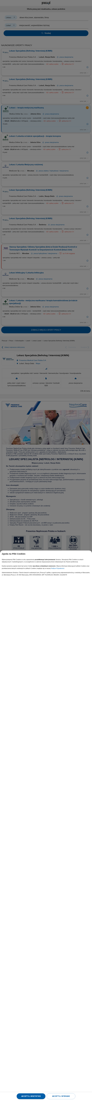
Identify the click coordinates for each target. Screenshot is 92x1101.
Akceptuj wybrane (61, 1096)
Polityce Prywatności (57, 568)
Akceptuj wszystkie (31, 1096)
